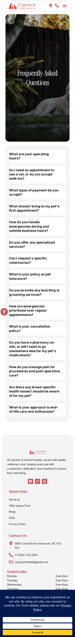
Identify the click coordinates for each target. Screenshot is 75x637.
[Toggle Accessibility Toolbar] (4, 312)
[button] (65, 6)
